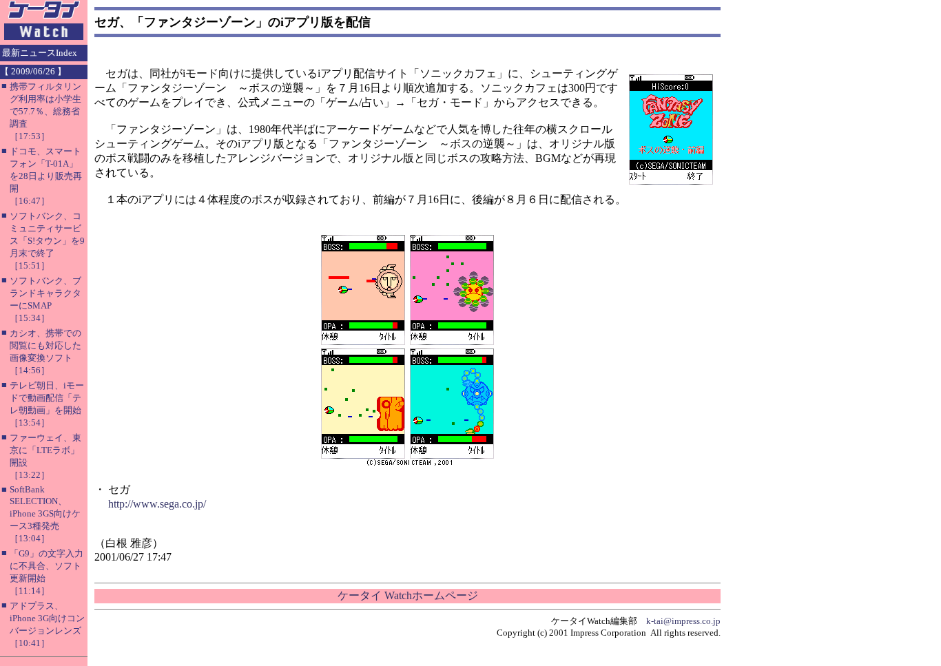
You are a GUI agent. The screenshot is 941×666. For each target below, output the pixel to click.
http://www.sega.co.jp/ (157, 504)
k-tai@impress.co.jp (683, 621)
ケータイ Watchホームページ (408, 595)
